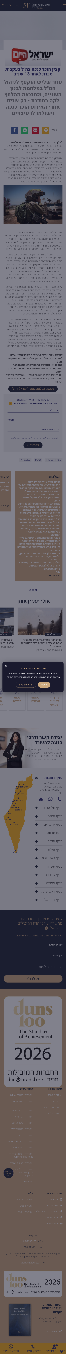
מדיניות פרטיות (26, 684)
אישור (44, 684)
